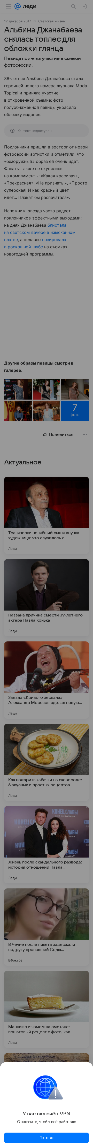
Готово (46, 1137)
